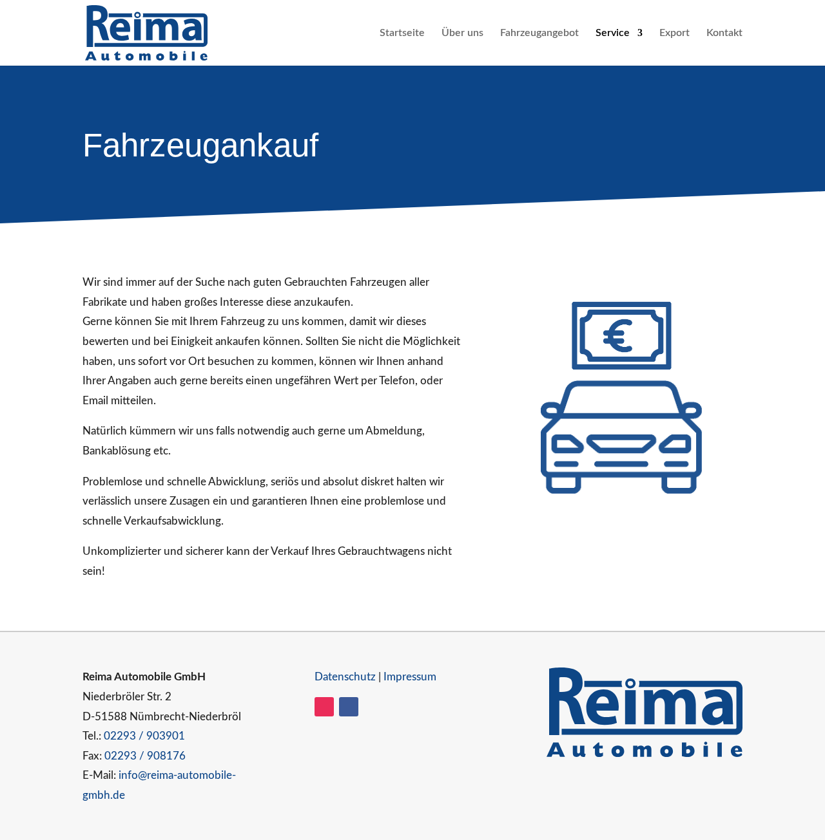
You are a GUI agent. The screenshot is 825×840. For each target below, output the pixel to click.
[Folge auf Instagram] (324, 706)
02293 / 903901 (144, 736)
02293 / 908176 (145, 756)
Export (674, 33)
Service (613, 33)
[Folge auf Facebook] (348, 706)
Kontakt (724, 33)
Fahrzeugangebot (539, 33)
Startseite (402, 33)
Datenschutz (345, 676)
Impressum (409, 676)
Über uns (462, 33)
